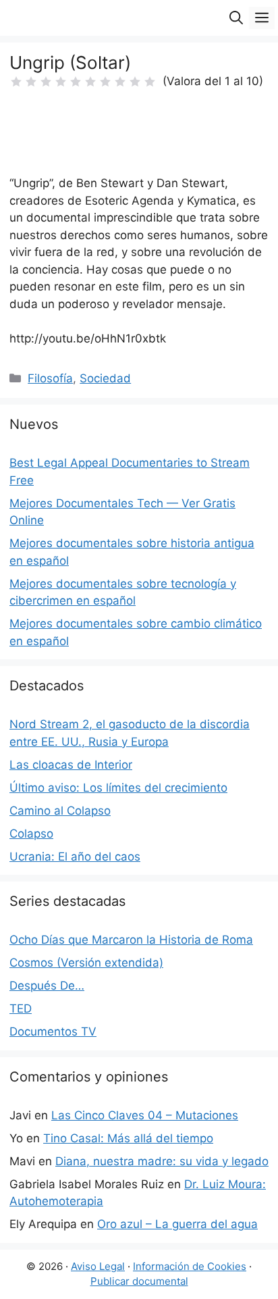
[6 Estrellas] (90, 81)
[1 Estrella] (16, 81)
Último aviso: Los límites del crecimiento (118, 787)
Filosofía (50, 378)
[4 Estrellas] (60, 81)
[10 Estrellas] (150, 81)
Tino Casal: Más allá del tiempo (128, 1138)
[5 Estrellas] (75, 81)
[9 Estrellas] (135, 81)
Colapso (31, 833)
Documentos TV (52, 1031)
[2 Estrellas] (31, 81)
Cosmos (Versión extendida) (86, 962)
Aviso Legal (98, 1266)
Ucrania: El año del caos (74, 856)
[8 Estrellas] (120, 81)
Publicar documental (139, 1281)
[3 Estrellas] (46, 81)
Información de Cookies (189, 1266)
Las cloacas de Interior (70, 764)
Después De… (46, 985)
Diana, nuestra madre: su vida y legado (162, 1161)
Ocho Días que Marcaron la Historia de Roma (131, 939)
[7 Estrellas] (105, 81)
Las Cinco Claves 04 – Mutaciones (144, 1115)
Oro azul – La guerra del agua (177, 1224)
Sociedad (105, 378)
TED (20, 1008)
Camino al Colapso (60, 810)
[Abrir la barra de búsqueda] (236, 18)
